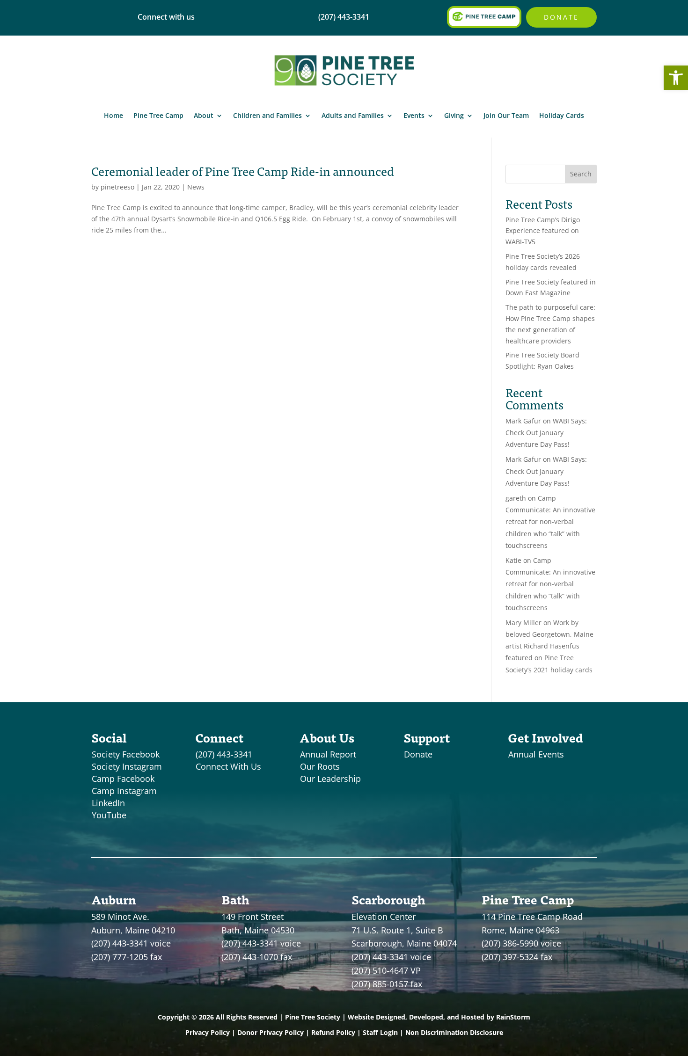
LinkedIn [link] (108, 802)
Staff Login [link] (380, 1032)
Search (581, 173)
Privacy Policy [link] (207, 1032)
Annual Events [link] (536, 754)
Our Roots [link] (320, 766)
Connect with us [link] (166, 17)
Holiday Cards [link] (561, 115)
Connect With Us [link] (228, 766)
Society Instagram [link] (127, 766)
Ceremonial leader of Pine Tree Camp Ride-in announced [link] (242, 171)
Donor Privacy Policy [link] (270, 1032)
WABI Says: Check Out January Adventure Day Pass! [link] (546, 432)
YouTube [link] (109, 815)
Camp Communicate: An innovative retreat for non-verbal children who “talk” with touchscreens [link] (550, 522)
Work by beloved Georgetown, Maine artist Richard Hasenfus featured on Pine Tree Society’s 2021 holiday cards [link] (549, 646)
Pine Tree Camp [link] (158, 115)
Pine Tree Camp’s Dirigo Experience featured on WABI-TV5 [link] (542, 231)
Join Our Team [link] (506, 115)
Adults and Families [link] (353, 115)
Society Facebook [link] (126, 754)
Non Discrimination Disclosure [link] (454, 1032)
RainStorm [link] (513, 1016)
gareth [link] (515, 498)
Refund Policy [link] (333, 1032)
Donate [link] (561, 17)
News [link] (196, 186)
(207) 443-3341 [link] (224, 754)
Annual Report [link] (328, 754)
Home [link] (113, 115)
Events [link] (414, 115)
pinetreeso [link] (117, 186)
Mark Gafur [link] (523, 420)
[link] (676, 78)
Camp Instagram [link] (124, 790)
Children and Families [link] (267, 115)
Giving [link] (454, 115)
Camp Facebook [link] (123, 778)
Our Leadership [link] (330, 778)
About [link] (203, 115)
